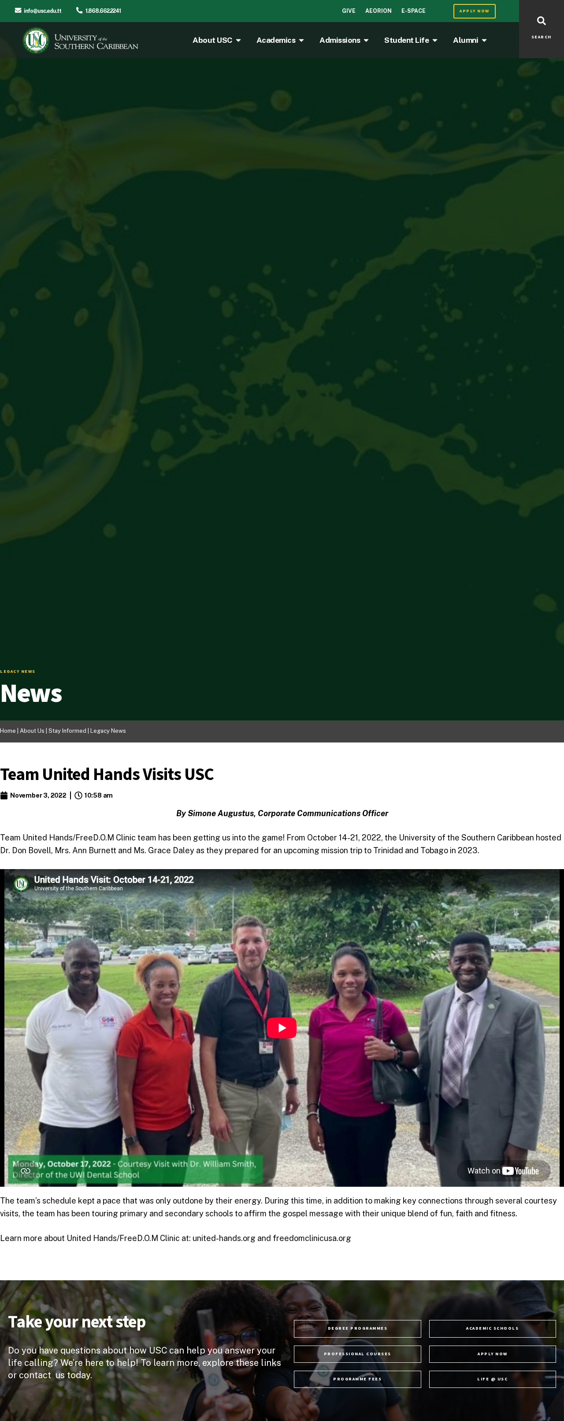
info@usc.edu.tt (42, 10)
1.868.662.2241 (103, 10)
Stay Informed (68, 730)
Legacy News (108, 730)
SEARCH (541, 37)
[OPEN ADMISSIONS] (366, 40)
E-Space (413, 10)
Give (349, 10)
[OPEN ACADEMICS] (301, 40)
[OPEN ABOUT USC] (238, 40)
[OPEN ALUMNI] (484, 40)
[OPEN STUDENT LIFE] (435, 40)
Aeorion (378, 10)
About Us (32, 730)
